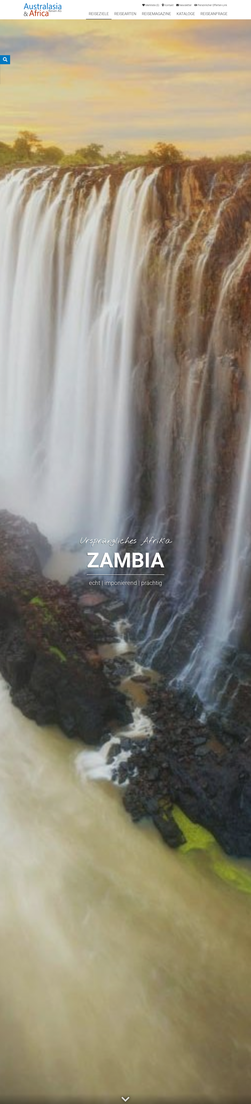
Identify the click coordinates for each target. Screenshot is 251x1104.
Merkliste (152, 5)
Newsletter (185, 5)
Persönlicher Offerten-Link (212, 5)
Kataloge (186, 14)
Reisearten (125, 14)
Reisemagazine (156, 14)
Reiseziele (99, 14)
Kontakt (169, 5)
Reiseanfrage (213, 14)
